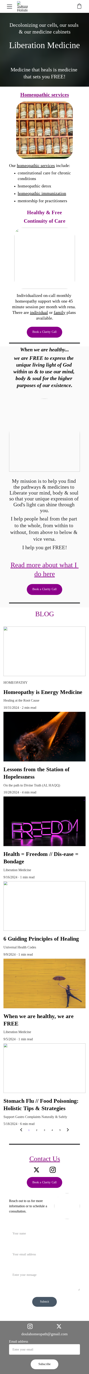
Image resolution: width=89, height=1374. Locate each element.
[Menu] (9, 6)
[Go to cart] (79, 6)
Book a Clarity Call (44, 331)
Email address (18, 1341)
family (59, 312)
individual (39, 312)
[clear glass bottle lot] (44, 130)
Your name (16, 1225)
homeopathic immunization (42, 193)
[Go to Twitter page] (36, 1170)
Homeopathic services (44, 95)
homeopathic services (36, 165)
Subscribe (44, 1364)
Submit (44, 1301)
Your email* (17, 1246)
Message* (16, 1267)
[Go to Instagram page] (53, 1170)
